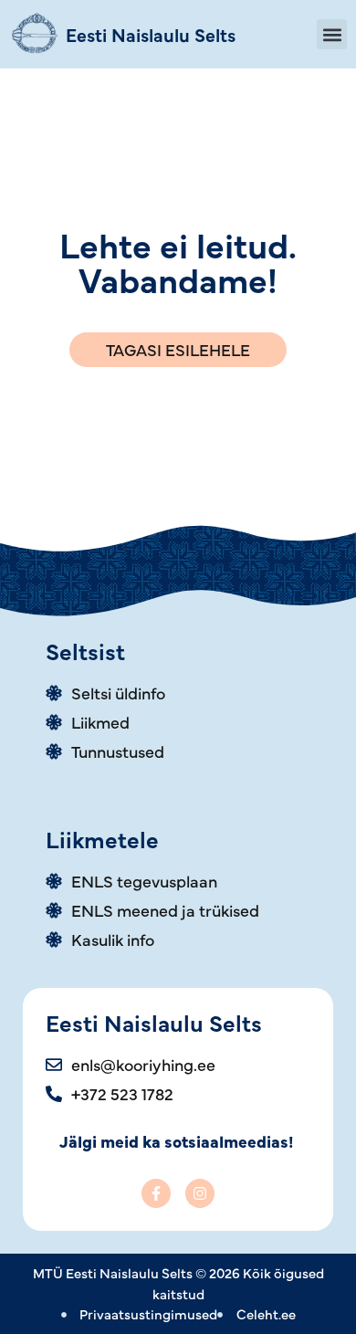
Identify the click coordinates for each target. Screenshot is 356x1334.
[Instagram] (200, 1193)
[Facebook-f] (156, 1193)
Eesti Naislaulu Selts (151, 34)
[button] (332, 34)
